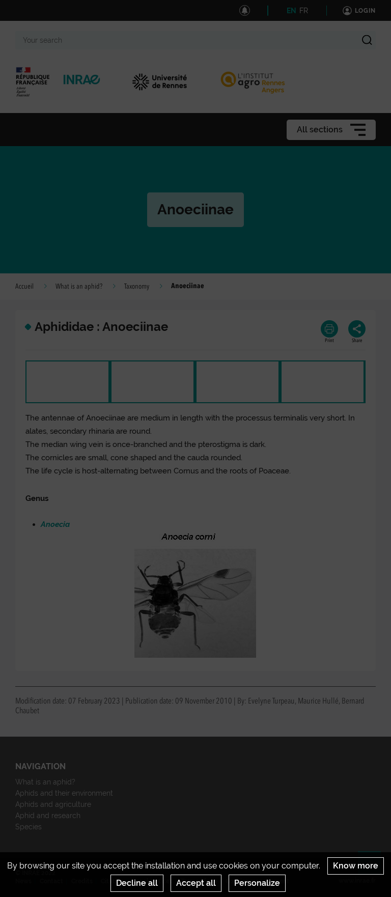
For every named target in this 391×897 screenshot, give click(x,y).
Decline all (137, 883)
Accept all (196, 883)
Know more (355, 866)
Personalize (257, 883)
